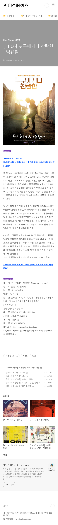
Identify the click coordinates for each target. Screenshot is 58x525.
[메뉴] (53, 5)
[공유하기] (13, 356)
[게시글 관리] (16, 356)
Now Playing (12, 367)
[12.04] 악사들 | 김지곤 (15, 372)
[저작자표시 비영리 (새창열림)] (33, 356)
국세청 (5, 506)
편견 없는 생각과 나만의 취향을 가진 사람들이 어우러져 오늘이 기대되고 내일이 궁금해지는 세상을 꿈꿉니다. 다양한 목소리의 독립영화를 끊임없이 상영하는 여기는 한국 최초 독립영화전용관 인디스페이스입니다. (23, 473)
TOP (52, 506)
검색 (47, 5)
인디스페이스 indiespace (16, 465)
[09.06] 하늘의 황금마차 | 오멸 (18, 386)
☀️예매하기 (8, 15)
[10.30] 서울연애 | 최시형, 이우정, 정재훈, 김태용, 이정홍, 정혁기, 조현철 (23, 384)
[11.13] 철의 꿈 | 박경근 (16, 375)
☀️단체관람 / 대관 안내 (31, 15)
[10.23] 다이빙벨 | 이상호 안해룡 (19, 379)
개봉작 (23, 367)
